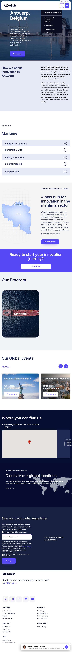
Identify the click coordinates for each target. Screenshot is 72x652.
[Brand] (36, 574)
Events (5, 616)
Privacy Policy (26, 546)
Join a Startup (7, 640)
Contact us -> (10, 583)
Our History (6, 629)
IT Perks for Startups (9, 642)
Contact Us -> (36, 266)
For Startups (41, 611)
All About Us (6, 626)
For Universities (42, 618)
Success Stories (7, 618)
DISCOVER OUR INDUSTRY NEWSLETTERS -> (54, 538)
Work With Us (7, 632)
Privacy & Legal (42, 626)
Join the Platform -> (50, 241)
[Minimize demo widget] (70, 644)
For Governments (42, 616)
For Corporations (42, 613)
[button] (64, 1)
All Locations (6, 611)
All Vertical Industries (9, 613)
